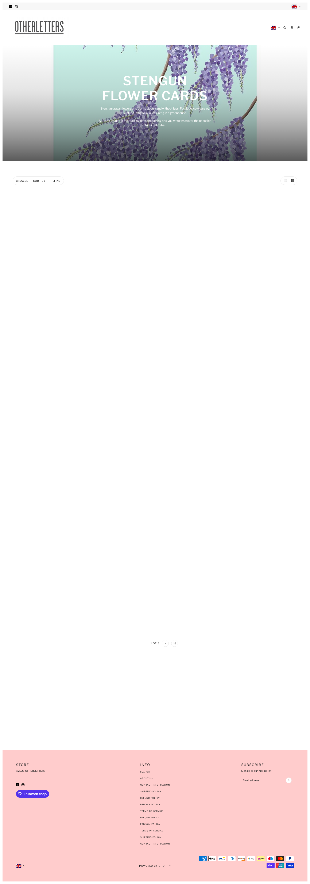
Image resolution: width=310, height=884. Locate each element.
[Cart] (299, 28)
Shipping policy (151, 837)
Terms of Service (151, 811)
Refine (56, 180)
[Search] (285, 28)
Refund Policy (150, 798)
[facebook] (11, 6)
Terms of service (151, 830)
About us (146, 778)
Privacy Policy (150, 804)
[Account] (292, 28)
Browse (22, 180)
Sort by (39, 180)
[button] (284, 180)
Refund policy (150, 817)
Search (145, 771)
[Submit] (288, 780)
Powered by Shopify (155, 865)
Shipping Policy (151, 791)
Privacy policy (150, 824)
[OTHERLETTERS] (39, 27)
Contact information (155, 843)
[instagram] (16, 6)
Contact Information (155, 785)
